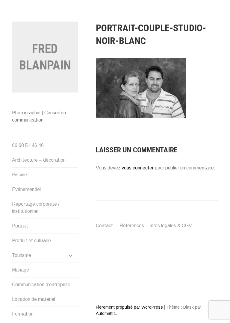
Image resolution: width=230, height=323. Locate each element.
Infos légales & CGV (170, 225)
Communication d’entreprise (41, 284)
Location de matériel (33, 299)
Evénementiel (26, 189)
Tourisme (21, 255)
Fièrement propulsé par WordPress (129, 307)
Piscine (19, 174)
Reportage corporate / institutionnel (35, 207)
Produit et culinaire (31, 240)
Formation (23, 313)
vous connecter (138, 167)
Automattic (106, 313)
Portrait (20, 225)
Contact (104, 225)
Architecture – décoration (39, 160)
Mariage (20, 269)
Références (131, 225)
